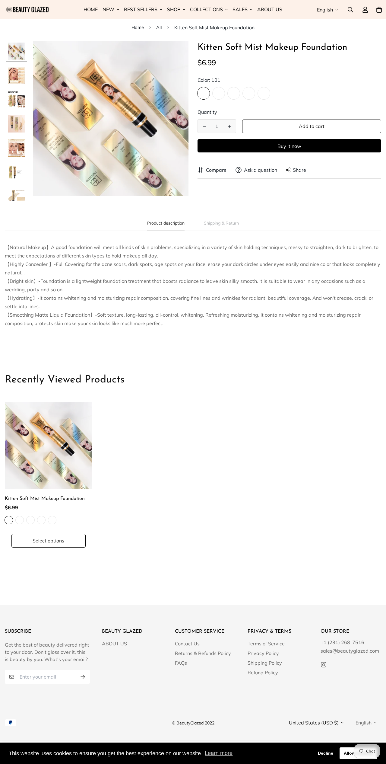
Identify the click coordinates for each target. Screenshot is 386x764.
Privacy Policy (263, 653)
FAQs (181, 663)
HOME (91, 9)
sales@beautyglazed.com (350, 651)
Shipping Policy (265, 663)
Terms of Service (266, 644)
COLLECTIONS (206, 9)
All (159, 27)
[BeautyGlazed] (27, 9)
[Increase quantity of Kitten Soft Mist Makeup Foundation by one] (229, 126)
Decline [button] (325, 753)
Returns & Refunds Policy (203, 653)
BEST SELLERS (140, 9)
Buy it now (289, 146)
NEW (108, 9)
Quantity (207, 112)
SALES (240, 9)
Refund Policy (263, 673)
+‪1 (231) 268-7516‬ (342, 642)
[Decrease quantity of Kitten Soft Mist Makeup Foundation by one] (204, 126)
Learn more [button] (219, 753)
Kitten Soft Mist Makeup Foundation (45, 498)
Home (137, 27)
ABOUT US (269, 9)
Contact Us (187, 644)
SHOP (173, 9)
